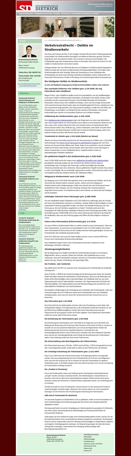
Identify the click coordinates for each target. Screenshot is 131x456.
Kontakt (95, 14)
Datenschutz (88, 448)
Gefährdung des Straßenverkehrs (60, 120)
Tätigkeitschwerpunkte (43, 14)
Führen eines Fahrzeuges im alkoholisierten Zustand (78, 143)
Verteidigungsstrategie (91, 434)
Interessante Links (90, 446)
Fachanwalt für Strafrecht (81, 14)
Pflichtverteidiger (89, 439)
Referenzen (65, 14)
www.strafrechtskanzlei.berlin (28, 86)
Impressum (87, 450)
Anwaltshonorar (89, 441)
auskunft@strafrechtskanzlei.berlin (30, 84)
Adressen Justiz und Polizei (93, 444)
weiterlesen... (23, 174)
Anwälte (56, 14)
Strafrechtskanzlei (26, 14)
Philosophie (87, 437)
